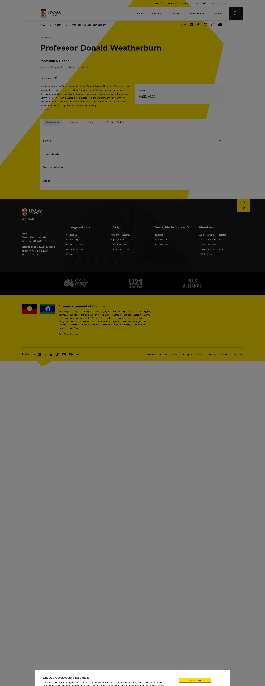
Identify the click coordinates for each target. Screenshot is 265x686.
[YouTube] (219, 24)
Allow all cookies (195, 680)
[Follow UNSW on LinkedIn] (39, 354)
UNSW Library (205, 254)
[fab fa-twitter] (55, 78)
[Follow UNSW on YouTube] (63, 354)
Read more (45, 109)
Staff (58, 24)
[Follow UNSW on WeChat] (70, 354)
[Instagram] (205, 24)
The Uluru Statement (69, 334)
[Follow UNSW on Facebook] (45, 354)
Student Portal (118, 244)
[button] (243, 205)
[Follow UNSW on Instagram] (51, 354)
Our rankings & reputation (212, 234)
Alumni (69, 254)
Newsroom (159, 234)
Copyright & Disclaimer (192, 354)
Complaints (238, 354)
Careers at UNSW (74, 244)
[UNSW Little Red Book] (77, 354)
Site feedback (224, 354)
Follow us (28, 354)
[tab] (52, 122)
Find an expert (74, 239)
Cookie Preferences (152, 354)
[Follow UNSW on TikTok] (57, 354)
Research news (162, 244)
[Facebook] (198, 24)
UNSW (42, 24)
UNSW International (120, 234)
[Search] (236, 13)
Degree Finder (117, 239)
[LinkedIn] (191, 24)
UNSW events (161, 239)
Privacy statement (171, 354)
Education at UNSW (75, 249)
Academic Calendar (119, 249)
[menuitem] (140, 14)
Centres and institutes (211, 249)
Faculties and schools (210, 239)
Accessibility (210, 354)
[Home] (51, 13)
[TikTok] (212, 24)
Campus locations (207, 244)
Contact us (71, 234)
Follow (183, 24)
